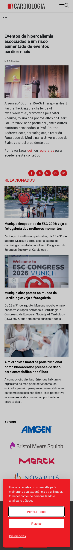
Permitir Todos (36, 511)
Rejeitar (36, 523)
